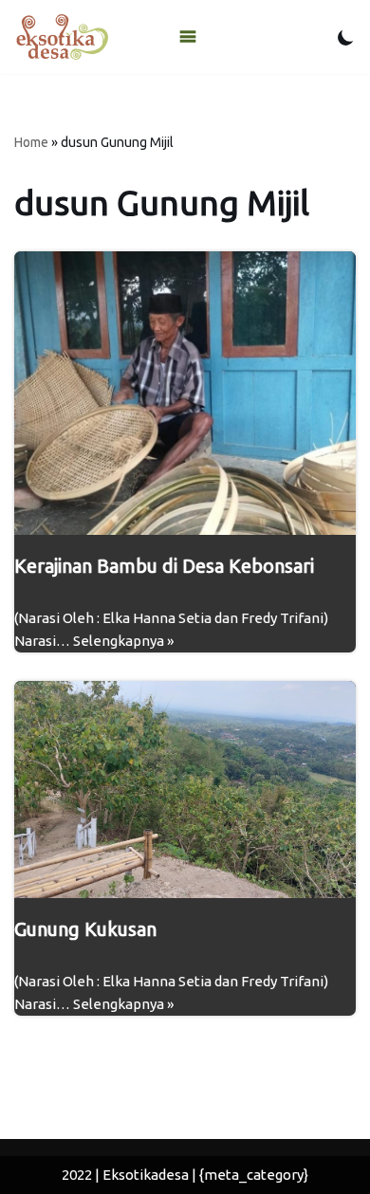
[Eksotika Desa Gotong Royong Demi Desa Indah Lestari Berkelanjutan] (61, 37)
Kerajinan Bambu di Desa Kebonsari (164, 566)
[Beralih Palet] (346, 37)
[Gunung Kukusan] (185, 790)
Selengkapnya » (123, 641)
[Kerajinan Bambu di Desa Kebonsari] (185, 393)
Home (31, 142)
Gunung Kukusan (85, 929)
